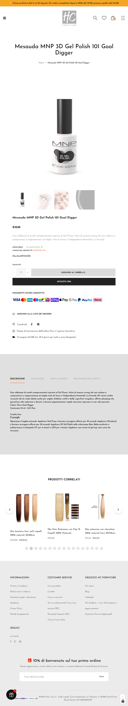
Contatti (51, 592)
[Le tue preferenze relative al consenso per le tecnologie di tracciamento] (123, 700)
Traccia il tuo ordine (56, 620)
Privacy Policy (16, 608)
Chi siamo (89, 586)
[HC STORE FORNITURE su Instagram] (15, 642)
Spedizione (37, 379)
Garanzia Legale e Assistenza (23, 597)
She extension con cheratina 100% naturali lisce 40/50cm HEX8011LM (100, 533)
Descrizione (17, 379)
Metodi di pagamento (19, 614)
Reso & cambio (59, 379)
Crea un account (55, 597)
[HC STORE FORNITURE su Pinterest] (20, 642)
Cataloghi (89, 597)
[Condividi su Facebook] (32, 324)
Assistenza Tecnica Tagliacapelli (98, 614)
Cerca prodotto (54, 586)
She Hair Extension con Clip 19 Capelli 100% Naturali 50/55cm (64, 533)
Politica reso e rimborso (20, 592)
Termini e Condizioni (19, 586)
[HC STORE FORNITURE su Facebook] (10, 642)
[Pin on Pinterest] (39, 324)
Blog (87, 592)
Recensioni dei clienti (87, 379)
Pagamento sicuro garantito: (28, 293)
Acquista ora (64, 282)
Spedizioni (14, 603)
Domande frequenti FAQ (58, 614)
